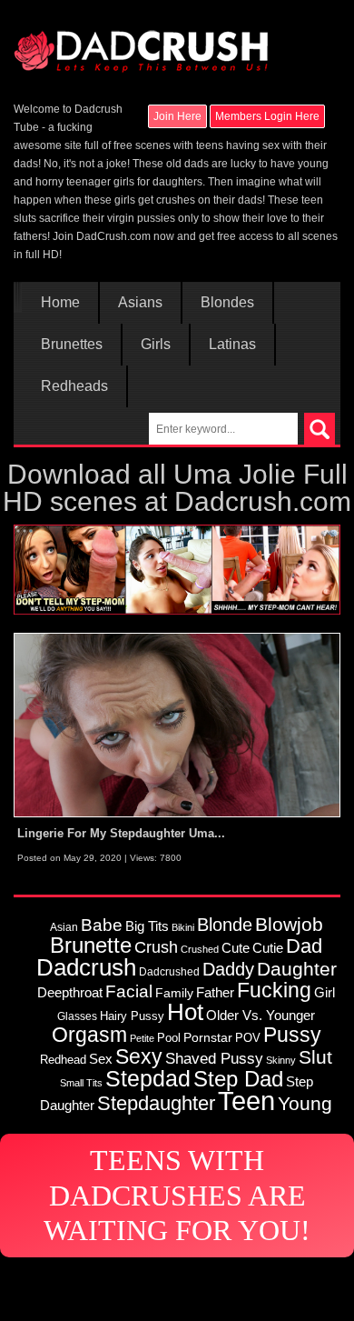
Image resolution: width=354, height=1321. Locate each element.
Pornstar (207, 1037)
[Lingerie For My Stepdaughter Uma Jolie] (177, 724)
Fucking (274, 990)
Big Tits (147, 926)
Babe (102, 925)
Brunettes (72, 344)
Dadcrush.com (262, 501)
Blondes (227, 302)
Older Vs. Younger (260, 1015)
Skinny (281, 1060)
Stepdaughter (156, 1103)
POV (248, 1038)
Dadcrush (86, 967)
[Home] (141, 42)
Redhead (63, 1059)
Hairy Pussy (132, 1016)
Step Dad (238, 1078)
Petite (142, 1038)
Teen (246, 1101)
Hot (185, 1012)
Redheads (74, 386)
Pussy (292, 1034)
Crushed (200, 949)
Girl (324, 992)
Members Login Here (267, 116)
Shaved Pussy (214, 1058)
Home (60, 302)
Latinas (232, 344)
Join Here (177, 116)
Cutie (267, 948)
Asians (140, 302)
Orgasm (89, 1034)
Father (215, 993)
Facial (128, 991)
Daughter (297, 968)
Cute (235, 948)
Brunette (91, 945)
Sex (101, 1059)
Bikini (183, 927)
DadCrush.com (113, 236)
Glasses (77, 1016)
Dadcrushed (169, 971)
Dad (304, 946)
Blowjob (289, 924)
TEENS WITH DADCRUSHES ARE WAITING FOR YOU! (177, 1195)
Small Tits (81, 1082)
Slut (315, 1056)
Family (174, 993)
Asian (64, 927)
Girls (156, 344)
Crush (156, 946)
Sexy (138, 1056)
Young (305, 1103)
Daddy (228, 969)
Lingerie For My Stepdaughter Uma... (121, 833)
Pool (169, 1038)
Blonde (224, 925)
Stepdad (148, 1078)
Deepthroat (70, 992)
